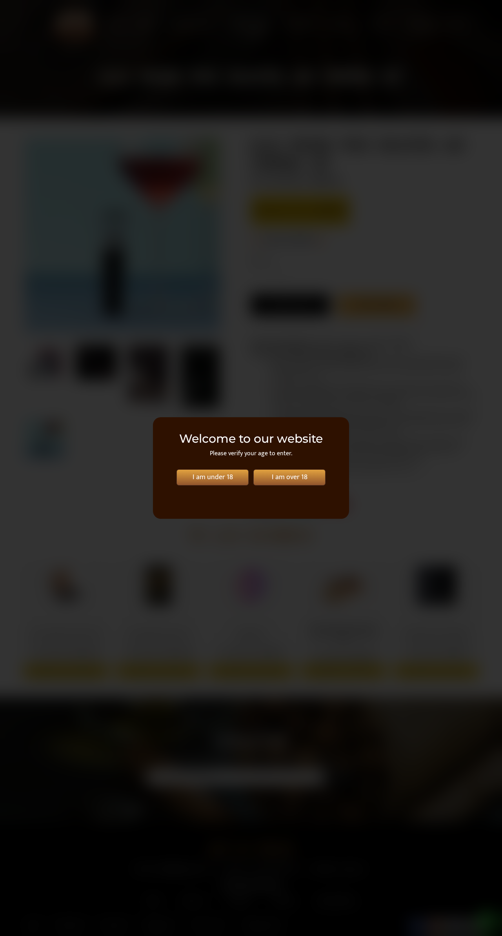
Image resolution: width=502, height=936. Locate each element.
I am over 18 (289, 477)
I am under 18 (213, 477)
